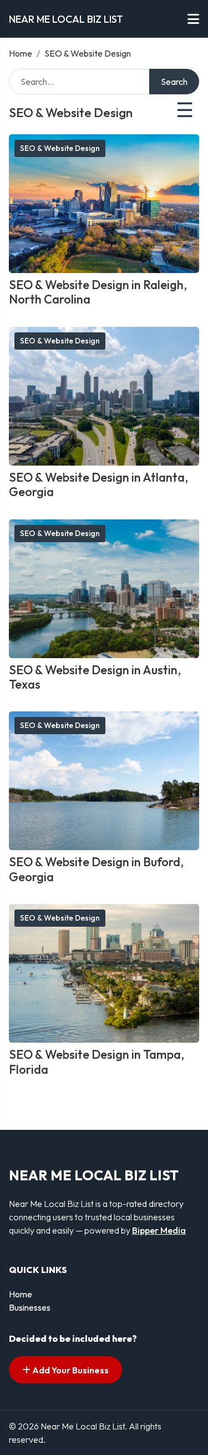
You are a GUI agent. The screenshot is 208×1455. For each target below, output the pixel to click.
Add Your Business (70, 1370)
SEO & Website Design (60, 148)
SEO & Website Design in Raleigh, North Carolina (98, 292)
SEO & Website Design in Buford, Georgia (96, 869)
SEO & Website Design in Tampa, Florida (96, 1062)
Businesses (29, 1307)
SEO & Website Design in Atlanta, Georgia (98, 484)
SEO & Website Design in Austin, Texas (95, 677)
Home (20, 53)
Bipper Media (159, 1230)
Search (174, 81)
